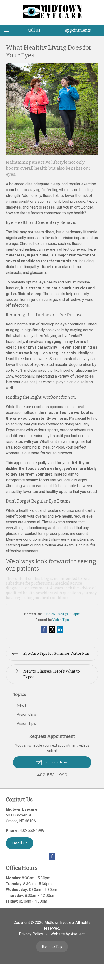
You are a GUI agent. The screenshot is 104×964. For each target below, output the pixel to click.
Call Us (34, 30)
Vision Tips (60, 620)
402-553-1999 (32, 830)
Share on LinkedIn (60, 629)
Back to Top (52, 946)
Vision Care (26, 714)
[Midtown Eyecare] (52, 11)
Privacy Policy (31, 934)
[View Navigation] (8, 30)
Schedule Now (55, 762)
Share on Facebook (44, 629)
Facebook (52, 856)
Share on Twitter (52, 629)
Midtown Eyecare (59, 922)
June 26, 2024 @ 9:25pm (61, 614)
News (22, 705)
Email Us (20, 843)
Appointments (78, 30)
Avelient (78, 934)
